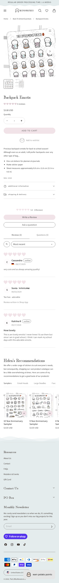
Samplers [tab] (8, 383)
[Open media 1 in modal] (50, 30)
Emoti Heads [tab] (22, 383)
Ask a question (29, 224)
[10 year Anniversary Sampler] (16, 405)
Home (6, 19)
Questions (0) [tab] (42, 235)
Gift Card (7, 479)
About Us (7, 458)
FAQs (6, 468)
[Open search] (7, 244)
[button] (5, 10)
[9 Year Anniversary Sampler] (41, 405)
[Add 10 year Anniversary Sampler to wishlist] (7, 396)
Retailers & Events (11, 474)
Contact (7, 463)
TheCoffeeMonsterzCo (18, 579)
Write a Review (29, 217)
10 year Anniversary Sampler (13, 422)
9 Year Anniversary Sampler (38, 422)
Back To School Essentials (22, 19)
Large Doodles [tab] (40, 383)
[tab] (8, 84)
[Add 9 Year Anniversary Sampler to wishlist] (33, 396)
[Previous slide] (9, 51)
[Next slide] (50, 51)
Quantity (7, 114)
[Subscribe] (51, 526)
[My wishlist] (46, 10)
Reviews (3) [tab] (17, 235)
